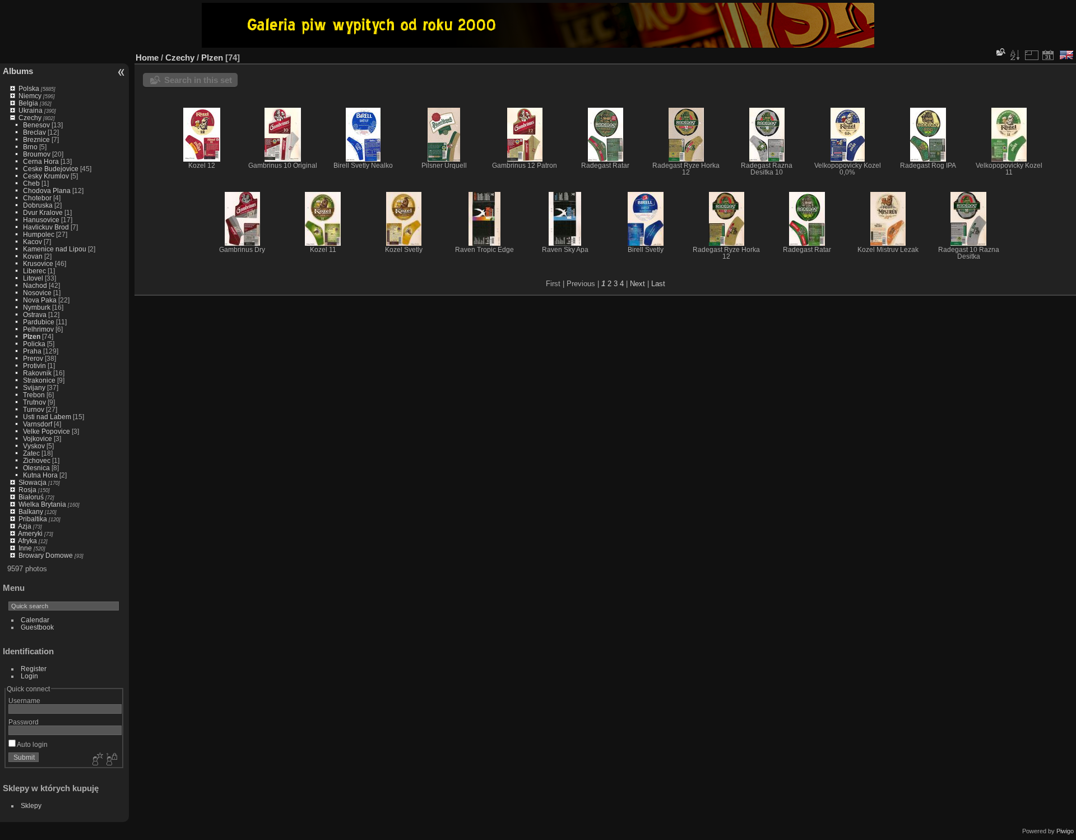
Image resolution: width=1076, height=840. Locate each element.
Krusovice (38, 263)
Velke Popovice (46, 431)
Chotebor (37, 197)
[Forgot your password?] (111, 759)
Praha (32, 351)
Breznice (36, 139)
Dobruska (38, 205)
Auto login (32, 744)
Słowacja (32, 482)
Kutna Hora (40, 475)
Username (24, 700)
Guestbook (37, 627)
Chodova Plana (47, 190)
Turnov (33, 409)
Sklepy (31, 805)
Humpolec (38, 234)
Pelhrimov (38, 329)
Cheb (31, 183)
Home (147, 57)
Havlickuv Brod (46, 227)
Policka (34, 343)
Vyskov (34, 445)
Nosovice (37, 292)
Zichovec (36, 460)
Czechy (29, 117)
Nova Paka (40, 300)
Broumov (36, 154)
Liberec (34, 270)
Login (29, 676)
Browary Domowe (45, 555)
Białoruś (31, 497)
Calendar (35, 619)
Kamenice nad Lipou (54, 249)
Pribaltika (32, 518)
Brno (30, 146)
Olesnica (36, 467)
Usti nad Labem (47, 416)
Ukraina (30, 110)
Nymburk (36, 307)
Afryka (27, 540)
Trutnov (34, 402)
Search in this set (198, 80)
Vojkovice (37, 438)
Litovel (33, 278)
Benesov (36, 124)
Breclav (34, 132)
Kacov (32, 241)
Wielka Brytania (42, 504)
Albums (18, 71)
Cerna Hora (41, 161)
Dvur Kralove (43, 212)
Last (658, 283)
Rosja (27, 489)
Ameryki (30, 533)
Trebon (34, 394)
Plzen (31, 336)
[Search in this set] (1000, 52)
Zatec (31, 453)
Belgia (28, 103)
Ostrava (35, 314)
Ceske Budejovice (50, 168)
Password (23, 722)
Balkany (30, 511)
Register (34, 668)
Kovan (33, 256)
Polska (28, 88)
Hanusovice (41, 219)
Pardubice (38, 321)
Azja (24, 526)
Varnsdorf (37, 424)
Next (637, 283)
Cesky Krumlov (46, 176)
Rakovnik (37, 373)
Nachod (35, 285)
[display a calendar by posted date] (1048, 55)
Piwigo (1065, 831)
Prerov (33, 358)
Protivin (34, 365)
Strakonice (39, 380)
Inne (25, 548)
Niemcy (29, 95)
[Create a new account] (96, 759)
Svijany (34, 387)
